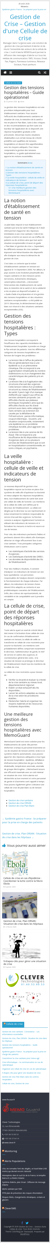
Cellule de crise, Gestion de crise (15, 1083)
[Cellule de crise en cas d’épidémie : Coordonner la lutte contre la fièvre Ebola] (15, 851)
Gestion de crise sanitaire (21, 800)
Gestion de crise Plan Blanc (21, 805)
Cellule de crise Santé (13, 83)
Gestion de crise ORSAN (20, 803)
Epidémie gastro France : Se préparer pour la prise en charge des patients (24, 820)
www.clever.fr (9, 1142)
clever (22, 101)
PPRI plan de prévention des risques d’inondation (22, 1193)
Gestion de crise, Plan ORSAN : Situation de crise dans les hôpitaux (24, 835)
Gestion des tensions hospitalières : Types (23, 173)
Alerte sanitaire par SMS (12, 1189)
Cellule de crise (14, 1023)
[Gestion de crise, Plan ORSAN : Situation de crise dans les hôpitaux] (19, 893)
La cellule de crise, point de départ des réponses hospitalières (24, 183)
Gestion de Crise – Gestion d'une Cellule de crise (25, 27)
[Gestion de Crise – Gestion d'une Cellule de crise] (5, 72)
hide (30, 163)
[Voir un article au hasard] (45, 72)
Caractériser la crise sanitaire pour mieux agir (20, 1058)
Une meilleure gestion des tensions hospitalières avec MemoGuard (22, 190)
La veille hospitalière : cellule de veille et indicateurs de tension (25, 178)
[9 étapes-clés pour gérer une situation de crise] (21, 933)
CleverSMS (10, 1208)
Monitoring (11, 1151)
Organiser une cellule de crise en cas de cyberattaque (24, 1069)
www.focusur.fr (8, 1099)
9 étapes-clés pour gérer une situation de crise (24, 962)
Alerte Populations (15, 1161)
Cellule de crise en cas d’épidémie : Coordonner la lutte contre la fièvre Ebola (23, 881)
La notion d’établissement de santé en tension (24, 168)
